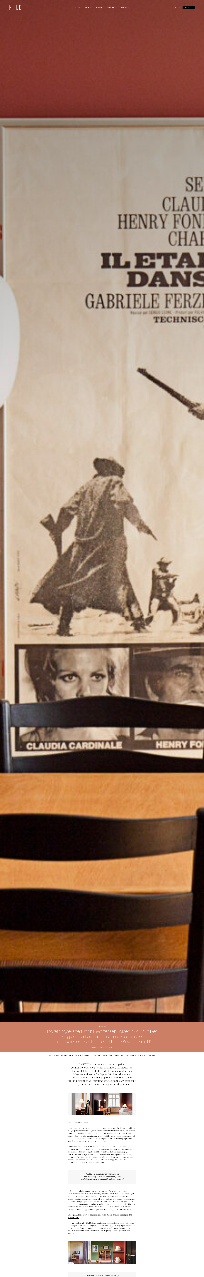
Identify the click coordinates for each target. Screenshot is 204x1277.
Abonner (189, 7)
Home (49, 1055)
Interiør (102, 1026)
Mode (77, 7)
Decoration (112, 7)
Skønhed (88, 7)
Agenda (125, 7)
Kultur (99, 7)
